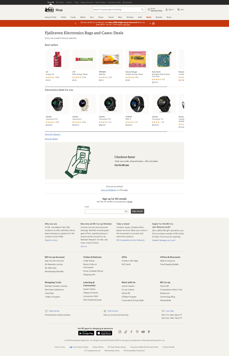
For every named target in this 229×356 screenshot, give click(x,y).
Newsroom (165, 293)
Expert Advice (89, 289)
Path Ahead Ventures (92, 300)
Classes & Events (90, 293)
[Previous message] (75, 23)
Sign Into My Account (54, 261)
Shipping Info (89, 274)
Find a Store (113, 311)
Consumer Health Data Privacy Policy (144, 347)
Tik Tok (126, 332)
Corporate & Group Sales (133, 300)
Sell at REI (126, 293)
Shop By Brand (51, 139)
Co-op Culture (128, 289)
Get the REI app (121, 165)
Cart (182, 9)
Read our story (51, 240)
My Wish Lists (51, 268)
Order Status (88, 261)
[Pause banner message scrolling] (153, 23)
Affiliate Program (129, 297)
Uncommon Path (90, 296)
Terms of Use (60, 347)
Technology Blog (167, 297)
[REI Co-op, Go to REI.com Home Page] (49, 9)
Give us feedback (108, 190)
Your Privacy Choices (80, 347)
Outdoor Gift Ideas (130, 261)
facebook (131, 332)
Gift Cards (126, 264)
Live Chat (170, 311)
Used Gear (49, 293)
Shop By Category (53, 134)
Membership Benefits (54, 271)
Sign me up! (137, 211)
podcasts (149, 332)
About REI (164, 286)
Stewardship (165, 300)
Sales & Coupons (167, 261)
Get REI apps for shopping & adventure (95, 328)
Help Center (54, 311)
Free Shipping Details (169, 264)
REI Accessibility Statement (134, 351)
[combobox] (118, 9)
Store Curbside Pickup (93, 271)
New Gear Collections (54, 289)
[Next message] (150, 23)
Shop (59, 10)
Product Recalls (168, 347)
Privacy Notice (98, 347)
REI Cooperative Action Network (130, 240)
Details (129, 202)
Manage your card (167, 240)
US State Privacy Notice (117, 347)
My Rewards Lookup (54, 264)
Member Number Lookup (56, 286)
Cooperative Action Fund (171, 289)
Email (87, 207)
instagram (120, 332)
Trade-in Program (52, 297)
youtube (143, 332)
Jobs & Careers (128, 286)
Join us (84, 246)
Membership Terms (112, 351)
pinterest (137, 332)
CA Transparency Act (92, 351)
